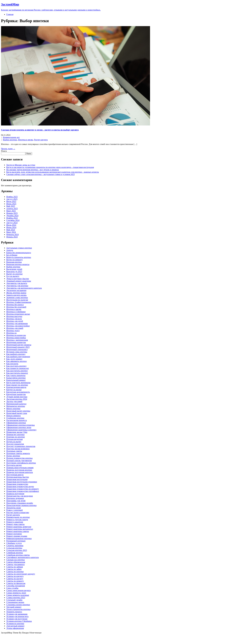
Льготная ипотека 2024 (16, 399)
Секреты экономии (14, 545)
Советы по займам (14, 567)
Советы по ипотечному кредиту (20, 574)
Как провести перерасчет (17, 368)
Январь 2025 (12, 213)
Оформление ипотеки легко (18, 427)
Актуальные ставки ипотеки (19, 248)
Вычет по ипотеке (14, 274)
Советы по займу (14, 569)
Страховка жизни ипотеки (18, 604)
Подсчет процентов (15, 444)
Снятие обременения (15, 562)
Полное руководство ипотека (19, 458)
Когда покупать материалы (18, 382)
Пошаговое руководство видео (20, 486)
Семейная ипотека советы (18, 555)
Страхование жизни (15, 602)
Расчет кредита (41, 140)
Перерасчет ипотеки (15, 434)
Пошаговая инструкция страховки (21, 482)
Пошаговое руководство (17, 484)
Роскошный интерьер (15, 541)
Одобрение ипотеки (15, 418)
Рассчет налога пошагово (17, 512)
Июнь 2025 (11, 204)
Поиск (4, 151)
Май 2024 (10, 230)
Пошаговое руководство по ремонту (22, 489)
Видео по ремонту (14, 260)
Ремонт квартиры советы (17, 531)
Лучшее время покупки (16, 397)
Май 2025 (10, 206)
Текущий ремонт (13, 607)
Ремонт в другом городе (17, 519)
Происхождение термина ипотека (21, 505)
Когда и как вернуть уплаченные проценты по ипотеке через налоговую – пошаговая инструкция (50, 167)
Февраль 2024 (12, 234)
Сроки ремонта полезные (17, 595)
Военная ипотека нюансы (17, 264)
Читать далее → (8, 149)
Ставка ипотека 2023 (15, 597)
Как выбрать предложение (18, 356)
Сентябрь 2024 (12, 220)
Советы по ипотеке (15, 571)
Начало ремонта (13, 415)
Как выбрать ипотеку (15, 354)
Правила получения (15, 493)
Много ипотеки (13, 408)
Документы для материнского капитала (24, 288)
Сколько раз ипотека (15, 560)
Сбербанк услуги (14, 543)
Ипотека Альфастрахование (18, 302)
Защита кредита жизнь (16, 295)
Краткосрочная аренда (16, 387)
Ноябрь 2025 (12, 197)
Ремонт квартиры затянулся (18, 527)
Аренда (9, 250)
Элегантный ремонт (15, 626)
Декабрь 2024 (12, 215)
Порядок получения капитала (19, 472)
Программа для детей (15, 501)
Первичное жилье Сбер (16, 432)
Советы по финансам (15, 583)
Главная (9, 14)
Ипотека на (11, 333)
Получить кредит (14, 465)
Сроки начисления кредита (18, 590)
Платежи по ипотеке (15, 437)
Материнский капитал (16, 404)
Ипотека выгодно (14, 316)
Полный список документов (19, 460)
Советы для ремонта (15, 564)
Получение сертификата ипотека (21, 463)
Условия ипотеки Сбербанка (19, 621)
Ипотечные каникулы (16, 342)
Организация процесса (16, 420)
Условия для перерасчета (17, 616)
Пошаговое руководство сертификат (22, 491)
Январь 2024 (12, 237)
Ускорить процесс (14, 612)
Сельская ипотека (14, 548)
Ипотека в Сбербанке (16, 312)
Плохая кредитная (14, 439)
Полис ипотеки (13, 456)
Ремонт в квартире (14, 522)
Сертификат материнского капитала (22, 557)
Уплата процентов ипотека (18, 609)
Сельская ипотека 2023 (16, 550)
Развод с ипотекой (14, 510)
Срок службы (12, 588)
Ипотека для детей (14, 321)
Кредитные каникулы (16, 394)
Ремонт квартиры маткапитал (19, 529)
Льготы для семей (14, 401)
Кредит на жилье (14, 390)
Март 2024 (11, 232)
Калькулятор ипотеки (16, 378)
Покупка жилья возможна (18, 449)
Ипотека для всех (14, 319)
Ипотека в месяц (25, 140)
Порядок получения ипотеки (19, 470)
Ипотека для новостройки (18, 326)
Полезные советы (14, 451)
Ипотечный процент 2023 (18, 347)
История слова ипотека (16, 352)
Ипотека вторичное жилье (18, 314)
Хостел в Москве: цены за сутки (20, 165)
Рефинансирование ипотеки (19, 538)
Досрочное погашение (16, 290)
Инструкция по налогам (17, 300)
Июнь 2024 (11, 227)
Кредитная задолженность (18, 392)
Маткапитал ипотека (15, 406)
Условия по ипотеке (15, 623)
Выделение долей (14, 269)
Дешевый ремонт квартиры (18, 281)
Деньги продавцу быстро (17, 278)
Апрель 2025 (12, 208)
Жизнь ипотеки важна (16, 293)
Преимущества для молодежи (19, 496)
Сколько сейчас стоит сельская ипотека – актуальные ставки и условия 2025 (40, 174)
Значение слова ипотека (17, 297)
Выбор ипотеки (10, 140)
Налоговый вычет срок (16, 413)
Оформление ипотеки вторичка (20, 425)
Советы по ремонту (15, 581)
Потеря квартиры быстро (17, 477)
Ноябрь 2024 (12, 218)
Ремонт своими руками (16, 536)
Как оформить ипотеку (16, 361)
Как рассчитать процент (17, 373)
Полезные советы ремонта (18, 453)
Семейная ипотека (14, 553)
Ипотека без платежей (16, 307)
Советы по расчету (14, 579)
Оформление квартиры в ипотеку (21, 430)
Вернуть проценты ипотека (18, 257)
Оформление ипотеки (16, 423)
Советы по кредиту (15, 576)
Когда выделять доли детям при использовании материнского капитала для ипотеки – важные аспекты (52, 172)
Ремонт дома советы (15, 524)
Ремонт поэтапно (14, 534)
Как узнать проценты (15, 375)
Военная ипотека (14, 262)
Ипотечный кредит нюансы (18, 345)
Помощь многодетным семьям (19, 467)
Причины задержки (15, 498)
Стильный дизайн (14, 600)
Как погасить (12, 364)
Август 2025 (11, 199)
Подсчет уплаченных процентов (20, 446)
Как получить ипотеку (16, 366)
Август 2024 (11, 223)
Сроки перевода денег (16, 593)
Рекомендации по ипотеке (18, 517)
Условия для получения (16, 619)
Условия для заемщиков (16, 614)
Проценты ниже (13, 508)
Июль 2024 (11, 225)
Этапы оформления (15, 628)
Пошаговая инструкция (16, 479)
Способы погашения (15, 586)
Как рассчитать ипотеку (17, 371)
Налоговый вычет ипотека (18, 411)
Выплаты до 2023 (14, 271)
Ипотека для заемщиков (17, 323)
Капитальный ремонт (16, 380)
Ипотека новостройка (16, 338)
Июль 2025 (11, 201)
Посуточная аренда (14, 475)
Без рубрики (11, 255)
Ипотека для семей (14, 328)
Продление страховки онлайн (19, 503)
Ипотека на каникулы (16, 335)
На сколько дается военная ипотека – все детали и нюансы (32, 170)
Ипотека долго (13, 330)
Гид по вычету (12, 276)
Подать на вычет (13, 441)
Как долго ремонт (14, 359)
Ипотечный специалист (17, 349)
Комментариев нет (11, 137)
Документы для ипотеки (17, 286)
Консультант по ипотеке (17, 385)
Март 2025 (11, 211)
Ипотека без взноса (15, 304)
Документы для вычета (16, 283)
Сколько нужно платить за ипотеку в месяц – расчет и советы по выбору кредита (40, 130)
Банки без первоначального (18, 252)
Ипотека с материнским (17, 340)
